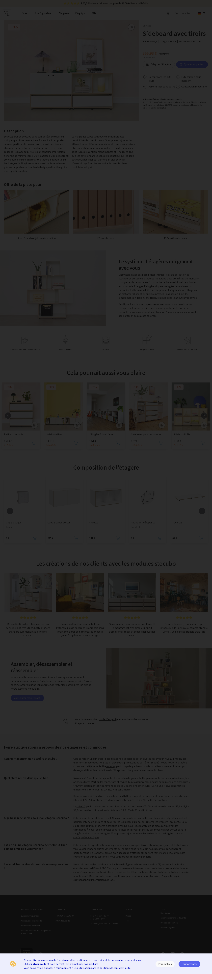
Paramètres (165, 964)
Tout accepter (189, 964)
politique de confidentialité (115, 968)
